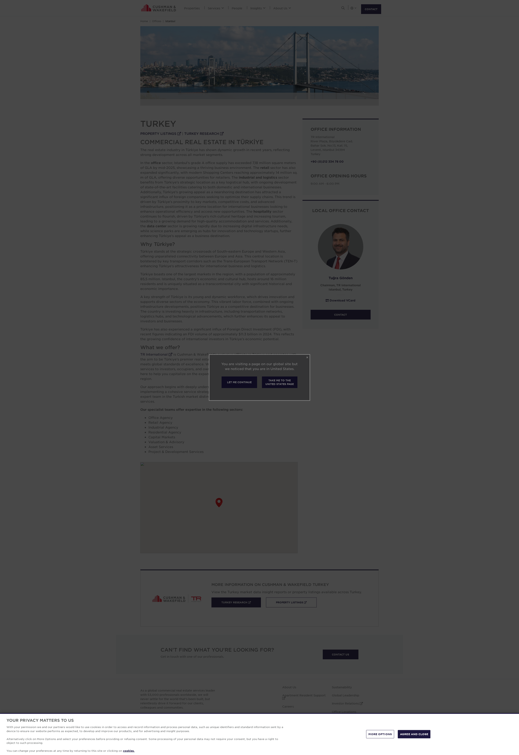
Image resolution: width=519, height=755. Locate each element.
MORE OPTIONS (380, 734)
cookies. (129, 750)
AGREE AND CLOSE (414, 734)
